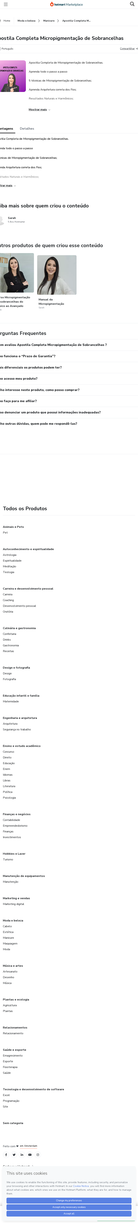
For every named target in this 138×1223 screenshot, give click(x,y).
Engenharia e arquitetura (20, 718)
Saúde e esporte (14, 1050)
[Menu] (6, 4)
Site (5, 1107)
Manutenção (10, 882)
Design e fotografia (16, 668)
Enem (6, 769)
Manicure (8, 938)
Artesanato (10, 972)
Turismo (8, 859)
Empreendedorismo (15, 826)
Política (7, 792)
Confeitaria (9, 634)
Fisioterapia (10, 1067)
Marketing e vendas (16, 898)
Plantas (8, 1011)
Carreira (7, 594)
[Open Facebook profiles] (6, 1154)
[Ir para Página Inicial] (68, 4)
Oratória (8, 612)
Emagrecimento (13, 1056)
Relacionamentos (15, 1028)
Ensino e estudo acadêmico (22, 746)
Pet (5, 533)
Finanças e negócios (17, 814)
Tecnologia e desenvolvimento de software (33, 1089)
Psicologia (9, 798)
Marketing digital (13, 904)
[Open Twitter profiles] (14, 1154)
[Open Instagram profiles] (38, 1154)
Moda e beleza (13, 921)
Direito (7, 757)
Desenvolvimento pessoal (19, 606)
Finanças (8, 831)
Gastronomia (11, 645)
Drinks (7, 640)
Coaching (8, 600)
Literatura (9, 786)
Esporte (8, 1061)
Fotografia (9, 679)
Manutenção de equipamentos (24, 876)
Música (7, 983)
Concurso (8, 752)
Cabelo (7, 926)
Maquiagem (10, 944)
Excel (6, 1095)
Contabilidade (11, 820)
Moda (6, 949)
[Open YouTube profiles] (30, 1154)
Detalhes (27, 128)
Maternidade (11, 701)
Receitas (8, 651)
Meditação (9, 566)
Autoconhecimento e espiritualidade (28, 549)
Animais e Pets (13, 527)
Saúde (7, 1073)
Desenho (8, 977)
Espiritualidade (12, 561)
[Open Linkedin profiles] (22, 1154)
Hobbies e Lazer (14, 854)
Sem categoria (13, 1123)
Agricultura (10, 1005)
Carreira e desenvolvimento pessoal (28, 589)
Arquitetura (10, 724)
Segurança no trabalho (17, 729)
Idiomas (8, 775)
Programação (11, 1101)
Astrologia (9, 555)
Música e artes (13, 966)
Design (7, 673)
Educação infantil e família (21, 696)
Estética (8, 932)
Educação (9, 763)
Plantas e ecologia (16, 1000)
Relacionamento (13, 1033)
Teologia (8, 572)
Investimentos (12, 837)
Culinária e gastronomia (19, 628)
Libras (6, 780)
